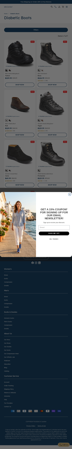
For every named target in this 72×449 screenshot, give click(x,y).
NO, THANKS (54, 239)
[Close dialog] (69, 194)
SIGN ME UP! (54, 233)
